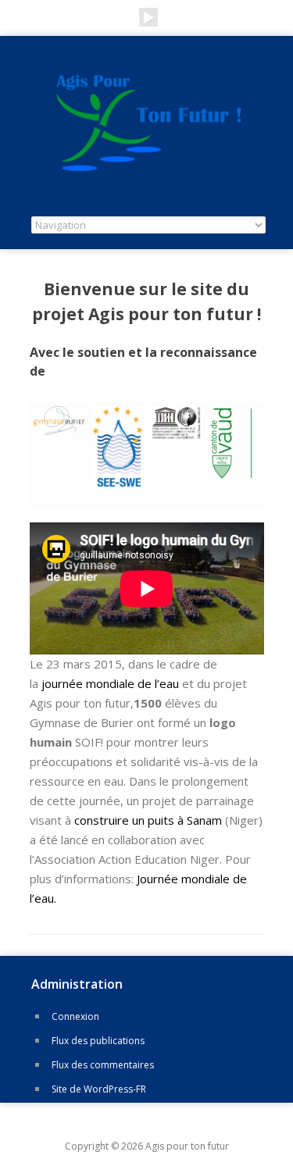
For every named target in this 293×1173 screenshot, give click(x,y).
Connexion (75, 1016)
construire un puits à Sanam (149, 820)
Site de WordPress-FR (99, 1089)
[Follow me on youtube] (148, 17)
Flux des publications (98, 1040)
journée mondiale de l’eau (110, 683)
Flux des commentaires (103, 1064)
